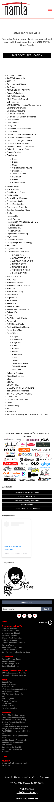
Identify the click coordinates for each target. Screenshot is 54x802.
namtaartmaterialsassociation (24, 553)
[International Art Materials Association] (16, 16)
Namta (6, 553)
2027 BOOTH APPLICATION (27, 55)
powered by (20, 798)
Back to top (43, 623)
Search (46, 609)
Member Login (27, 602)
